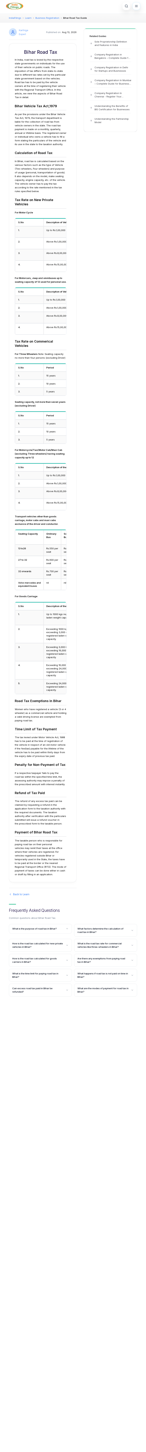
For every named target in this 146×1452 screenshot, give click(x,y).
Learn (28, 17)
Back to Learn (21, 894)
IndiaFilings (15, 17)
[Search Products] (126, 6)
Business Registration (47, 17)
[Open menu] (136, 6)
